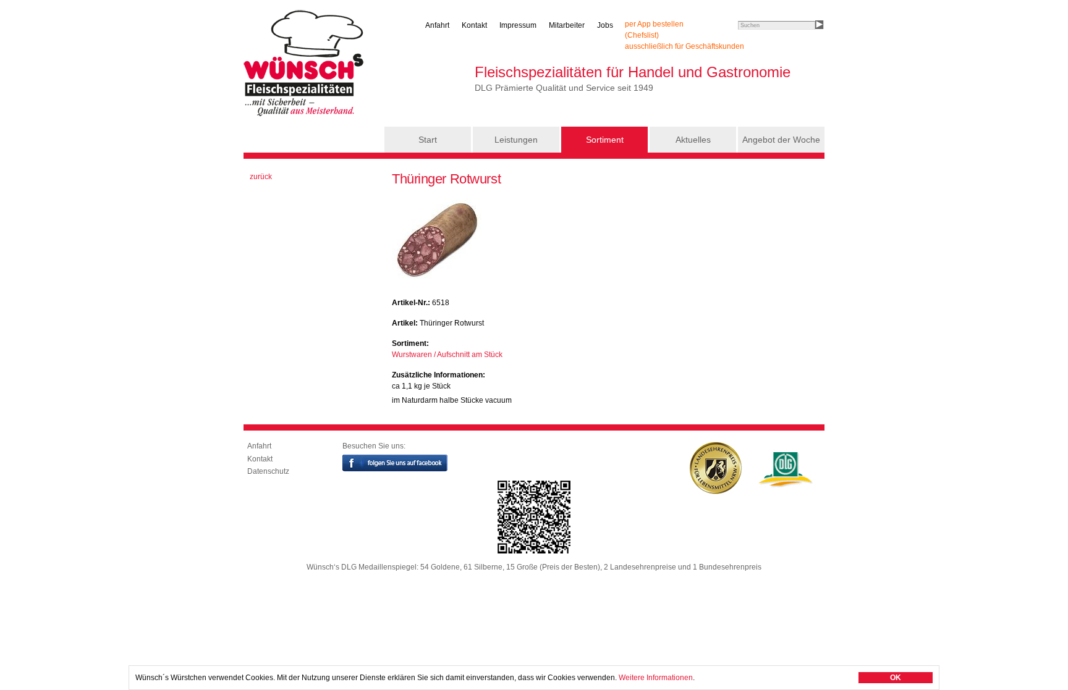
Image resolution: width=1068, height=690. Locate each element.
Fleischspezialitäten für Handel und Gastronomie (632, 72)
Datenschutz (268, 471)
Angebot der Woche (781, 140)
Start (427, 140)
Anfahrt (437, 25)
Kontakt (474, 25)
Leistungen (516, 140)
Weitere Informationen (656, 677)
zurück (261, 176)
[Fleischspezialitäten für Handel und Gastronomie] (305, 116)
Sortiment (605, 140)
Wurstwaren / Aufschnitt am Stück (447, 354)
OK (895, 677)
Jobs (605, 25)
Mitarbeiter (567, 25)
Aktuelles (693, 140)
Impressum (517, 25)
